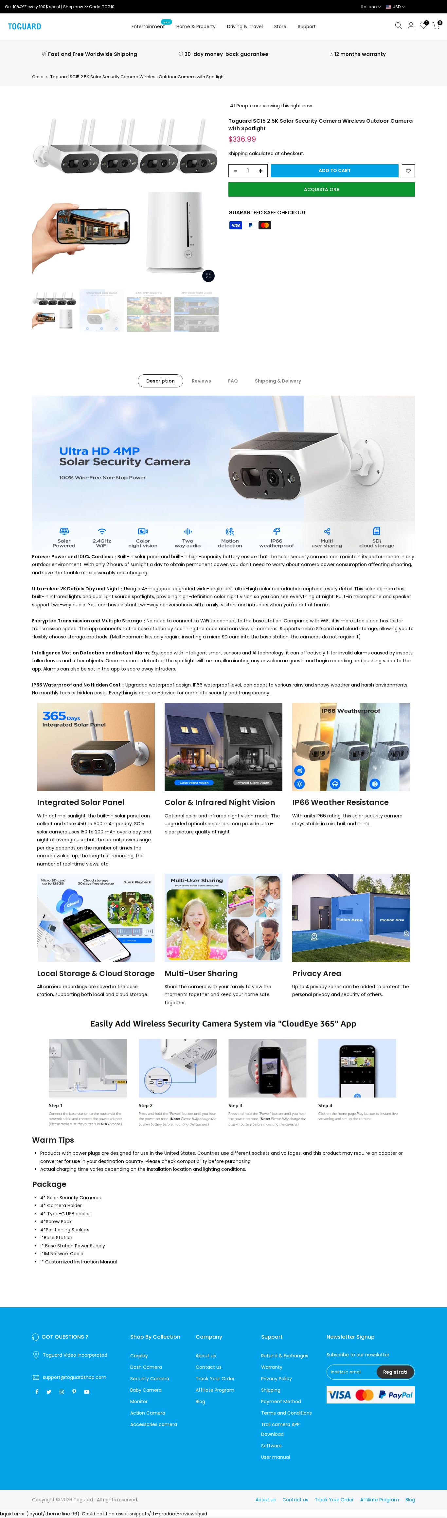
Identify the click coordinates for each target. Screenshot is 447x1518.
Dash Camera (146, 1367)
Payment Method (281, 1401)
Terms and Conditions (286, 1413)
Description (160, 381)
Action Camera (147, 1413)
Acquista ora (322, 189)
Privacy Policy (276, 1378)
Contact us (209, 1367)
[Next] (207, 192)
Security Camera (149, 1378)
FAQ (233, 381)
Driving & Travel (245, 26)
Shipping (238, 153)
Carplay (139, 1355)
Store (280, 26)
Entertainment (151, 25)
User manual (275, 1457)
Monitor (139, 1401)
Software (271, 1445)
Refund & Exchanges (284, 1355)
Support (307, 26)
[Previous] (43, 192)
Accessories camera (153, 1424)
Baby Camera (146, 1390)
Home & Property (196, 26)
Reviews (201, 381)
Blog (200, 1401)
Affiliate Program (215, 1390)
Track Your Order (215, 1378)
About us (206, 1355)
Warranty (271, 1367)
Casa (38, 77)
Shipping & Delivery (278, 381)
